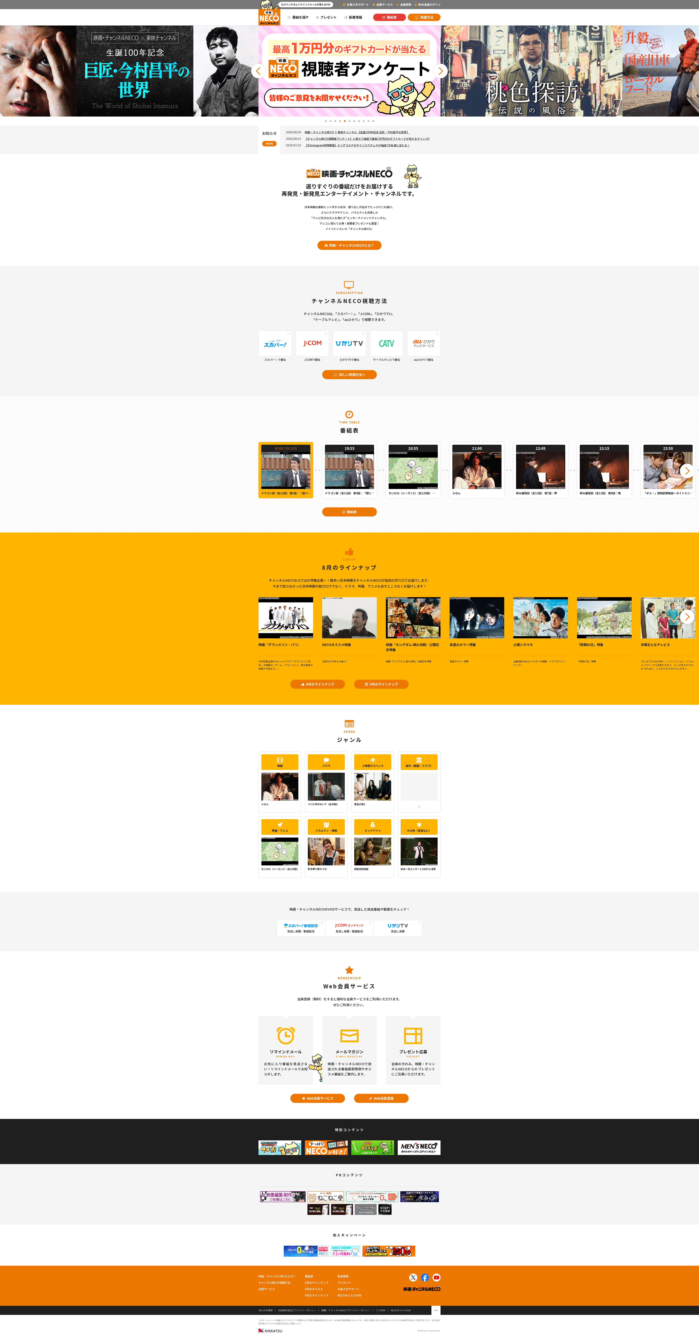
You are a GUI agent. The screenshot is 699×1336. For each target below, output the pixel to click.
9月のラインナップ (383, 684)
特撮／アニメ (280, 830)
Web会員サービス (319, 1098)
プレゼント (328, 17)
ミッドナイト (373, 830)
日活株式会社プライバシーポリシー (297, 1310)
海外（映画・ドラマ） (419, 766)
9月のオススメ (314, 1289)
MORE (269, 143)
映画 (280, 766)
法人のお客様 (265, 1310)
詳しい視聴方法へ (351, 374)
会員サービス (266, 1289)
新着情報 (355, 17)
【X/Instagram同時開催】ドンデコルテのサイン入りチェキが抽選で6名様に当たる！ (357, 145)
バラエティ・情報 (326, 830)
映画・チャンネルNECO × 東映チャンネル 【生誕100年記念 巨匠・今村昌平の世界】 (357, 132)
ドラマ (326, 766)
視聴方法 (426, 17)
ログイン (429, 4)
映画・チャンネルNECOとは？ (351, 245)
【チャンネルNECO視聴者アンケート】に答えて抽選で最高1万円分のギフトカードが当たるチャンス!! (367, 139)
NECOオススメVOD (349, 1295)
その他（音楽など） (419, 830)
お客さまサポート (357, 4)
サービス (384, 4)
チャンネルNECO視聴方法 (274, 1282)
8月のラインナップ (319, 684)
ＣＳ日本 (380, 1310)
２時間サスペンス (373, 766)
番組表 (391, 17)
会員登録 (405, 4)
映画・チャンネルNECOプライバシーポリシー (345, 1310)
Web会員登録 (383, 1098)
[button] (258, 71)
